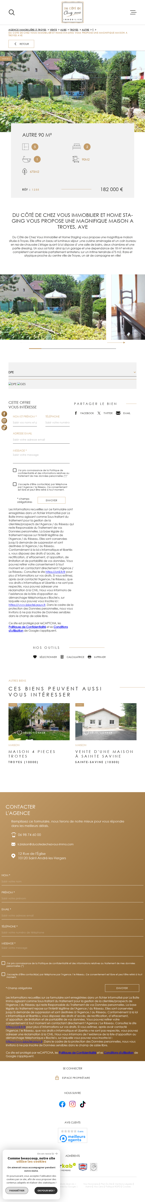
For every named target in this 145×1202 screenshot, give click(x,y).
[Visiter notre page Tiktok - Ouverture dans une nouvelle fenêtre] (4, 427)
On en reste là (45, 1153)
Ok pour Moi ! (45, 1190)
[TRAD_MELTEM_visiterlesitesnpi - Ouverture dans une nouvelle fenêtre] (83, 1167)
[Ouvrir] (11, 12)
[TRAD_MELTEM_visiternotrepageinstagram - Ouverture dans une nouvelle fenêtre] (4, 420)
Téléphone (52, 416)
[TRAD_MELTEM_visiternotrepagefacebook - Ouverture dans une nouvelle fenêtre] (4, 414)
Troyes (74, 29)
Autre (85, 29)
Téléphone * (10, 926)
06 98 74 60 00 (29, 835)
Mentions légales (123, 1184)
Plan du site (107, 1184)
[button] (122, 342)
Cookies (127, 1187)
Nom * (6, 875)
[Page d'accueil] (72, 12)
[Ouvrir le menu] (133, 12)
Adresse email (22, 433)
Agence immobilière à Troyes (27, 29)
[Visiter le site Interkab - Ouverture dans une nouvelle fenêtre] (62, 1167)
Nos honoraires (91, 1184)
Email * (6, 909)
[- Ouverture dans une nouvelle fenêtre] (62, 1104)
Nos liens (98, 1186)
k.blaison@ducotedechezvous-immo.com (46, 844)
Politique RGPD (113, 1186)
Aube (63, 29)
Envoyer (51, 500)
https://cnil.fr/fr (55, 572)
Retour (24, 43)
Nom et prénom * (25, 416)
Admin (88, 1186)
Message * (20, 450)
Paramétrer (16, 1190)
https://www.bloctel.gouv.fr (27, 605)
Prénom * (8, 892)
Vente (53, 29)
